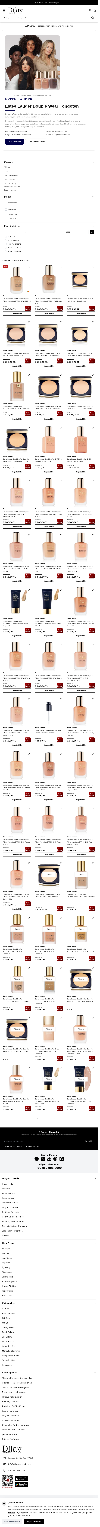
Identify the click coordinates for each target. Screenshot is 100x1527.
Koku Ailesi (7, 1365)
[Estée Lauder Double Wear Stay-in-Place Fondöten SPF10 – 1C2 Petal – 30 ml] (17, 547)
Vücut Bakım (8, 1341)
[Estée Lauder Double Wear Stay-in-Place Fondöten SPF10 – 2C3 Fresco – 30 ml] (49, 820)
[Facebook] (37, 1159)
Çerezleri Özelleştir (12, 1521)
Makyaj (5, 1323)
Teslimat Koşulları (10, 1203)
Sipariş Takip (7, 1277)
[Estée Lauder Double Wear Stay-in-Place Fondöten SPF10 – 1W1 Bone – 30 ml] (81, 492)
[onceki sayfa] (37, 1118)
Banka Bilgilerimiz (10, 1281)
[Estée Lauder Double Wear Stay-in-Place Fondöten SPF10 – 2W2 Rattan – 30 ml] (49, 547)
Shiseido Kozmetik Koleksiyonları (17, 1378)
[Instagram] (55, 1159)
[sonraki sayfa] (61, 1118)
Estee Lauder (8, 296)
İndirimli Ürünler (9, 1346)
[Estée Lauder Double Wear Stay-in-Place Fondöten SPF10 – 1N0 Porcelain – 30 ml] (81, 656)
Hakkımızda (7, 1184)
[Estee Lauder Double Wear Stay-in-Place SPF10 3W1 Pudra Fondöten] (17, 439)
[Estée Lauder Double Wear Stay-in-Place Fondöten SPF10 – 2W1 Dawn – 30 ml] (49, 656)
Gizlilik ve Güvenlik (10, 1212)
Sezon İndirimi (8, 1360)
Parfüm (5, 1309)
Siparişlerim (7, 1272)
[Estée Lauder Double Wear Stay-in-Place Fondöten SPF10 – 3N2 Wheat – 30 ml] (49, 492)
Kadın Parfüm (8, 1313)
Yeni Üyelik (7, 1258)
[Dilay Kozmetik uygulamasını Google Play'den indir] (21, 1484)
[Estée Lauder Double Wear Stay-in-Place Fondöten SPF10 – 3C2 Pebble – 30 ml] (17, 820)
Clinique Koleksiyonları (12, 1397)
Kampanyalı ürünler (11, 1355)
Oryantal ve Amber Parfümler (15, 1425)
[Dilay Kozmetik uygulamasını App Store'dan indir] (21, 1478)
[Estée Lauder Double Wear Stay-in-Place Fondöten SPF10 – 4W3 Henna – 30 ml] (49, 279)
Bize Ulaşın (7, 1295)
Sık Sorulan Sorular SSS (12, 1231)
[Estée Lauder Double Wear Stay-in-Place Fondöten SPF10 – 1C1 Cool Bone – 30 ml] (17, 711)
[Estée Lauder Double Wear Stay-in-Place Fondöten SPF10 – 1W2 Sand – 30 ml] (17, 765)
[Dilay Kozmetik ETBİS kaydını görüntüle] (7, 1481)
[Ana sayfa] (20, 10)
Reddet (11, 1512)
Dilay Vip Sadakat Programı (14, 1226)
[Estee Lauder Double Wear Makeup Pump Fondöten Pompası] (49, 711)
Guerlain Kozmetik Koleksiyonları (17, 1383)
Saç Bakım (7, 1337)
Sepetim (6, 1263)
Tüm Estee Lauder (36, 142)
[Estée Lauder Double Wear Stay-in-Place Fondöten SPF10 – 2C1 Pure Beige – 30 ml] (17, 875)
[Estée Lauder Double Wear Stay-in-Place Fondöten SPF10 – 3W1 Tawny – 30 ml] (81, 711)
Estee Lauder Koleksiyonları (14, 1392)
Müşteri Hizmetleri (10, 1207)
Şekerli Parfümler (10, 1434)
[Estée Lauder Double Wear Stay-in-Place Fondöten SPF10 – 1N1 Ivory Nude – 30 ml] (81, 547)
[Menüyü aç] (4, 10)
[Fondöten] (32, 62)
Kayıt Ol (88, 1141)
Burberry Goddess (10, 1401)
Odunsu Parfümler (10, 1439)
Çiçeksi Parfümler (10, 1411)
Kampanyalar (8, 1198)
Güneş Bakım (8, 1327)
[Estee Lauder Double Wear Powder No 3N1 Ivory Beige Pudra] (81, 279)
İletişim (5, 1235)
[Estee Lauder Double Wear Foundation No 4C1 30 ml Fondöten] (17, 386)
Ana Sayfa (30, 26)
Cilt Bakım (6, 1318)
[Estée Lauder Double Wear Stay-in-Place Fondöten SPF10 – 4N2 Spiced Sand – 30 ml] (81, 601)
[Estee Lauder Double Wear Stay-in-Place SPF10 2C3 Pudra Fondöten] (81, 386)
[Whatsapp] (62, 1159)
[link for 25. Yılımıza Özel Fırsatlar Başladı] (49, 2)
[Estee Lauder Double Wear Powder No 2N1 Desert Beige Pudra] (17, 334)
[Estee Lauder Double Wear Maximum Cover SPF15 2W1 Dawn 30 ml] (49, 601)
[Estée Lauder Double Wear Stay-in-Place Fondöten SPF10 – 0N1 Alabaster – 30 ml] (17, 492)
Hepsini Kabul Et (34, 1521)
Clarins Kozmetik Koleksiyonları (16, 1387)
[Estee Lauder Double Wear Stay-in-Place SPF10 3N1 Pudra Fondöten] (49, 386)
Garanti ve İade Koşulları (13, 1217)
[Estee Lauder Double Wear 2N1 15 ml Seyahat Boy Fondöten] (49, 439)
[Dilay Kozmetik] (49, 1449)
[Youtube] (49, 1159)
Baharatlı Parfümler (11, 1420)
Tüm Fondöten (14, 142)
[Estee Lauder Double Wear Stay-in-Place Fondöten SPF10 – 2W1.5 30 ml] (17, 279)
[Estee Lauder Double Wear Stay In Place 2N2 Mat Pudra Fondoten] (49, 334)
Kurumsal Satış (8, 1193)
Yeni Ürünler (7, 1291)
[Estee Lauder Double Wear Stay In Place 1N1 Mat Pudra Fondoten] (81, 334)
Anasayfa (6, 1249)
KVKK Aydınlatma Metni (13, 1221)
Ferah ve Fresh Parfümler (13, 1430)
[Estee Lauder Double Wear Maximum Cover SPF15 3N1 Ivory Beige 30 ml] (17, 601)
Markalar (6, 1189)
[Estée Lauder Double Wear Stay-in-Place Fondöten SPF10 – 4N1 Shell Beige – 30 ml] (49, 765)
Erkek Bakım (8, 1332)
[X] (43, 1159)
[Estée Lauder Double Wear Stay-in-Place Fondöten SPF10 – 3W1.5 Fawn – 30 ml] (17, 656)
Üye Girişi (6, 1267)
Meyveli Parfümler (10, 1415)
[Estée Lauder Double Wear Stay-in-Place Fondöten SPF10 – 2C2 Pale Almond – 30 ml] (81, 820)
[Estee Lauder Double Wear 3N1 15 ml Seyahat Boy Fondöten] (81, 439)
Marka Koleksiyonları (11, 1351)
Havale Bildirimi (9, 1286)
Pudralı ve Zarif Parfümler (13, 1406)
